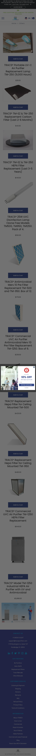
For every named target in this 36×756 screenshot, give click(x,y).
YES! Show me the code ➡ (26, 384)
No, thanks (26, 387)
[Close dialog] (34, 367)
